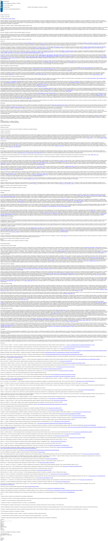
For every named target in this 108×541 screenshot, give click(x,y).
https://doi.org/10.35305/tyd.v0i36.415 (68, 348)
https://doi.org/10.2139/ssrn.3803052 (60, 400)
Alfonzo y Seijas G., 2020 (5, 52)
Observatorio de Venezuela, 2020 (96, 257)
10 (13, 250)
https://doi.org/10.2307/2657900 (66, 361)
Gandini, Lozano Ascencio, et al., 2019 (33, 51)
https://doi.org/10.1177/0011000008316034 (66, 492)
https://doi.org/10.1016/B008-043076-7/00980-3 (56, 488)
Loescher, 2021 (38, 73)
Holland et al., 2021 (31, 178)
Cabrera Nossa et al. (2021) (10, 214)
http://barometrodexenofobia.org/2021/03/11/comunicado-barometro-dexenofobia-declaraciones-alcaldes (64, 354)
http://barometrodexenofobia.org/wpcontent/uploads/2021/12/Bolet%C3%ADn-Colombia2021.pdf (61, 352)
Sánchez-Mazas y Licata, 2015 (43, 93)
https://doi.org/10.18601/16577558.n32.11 (47, 462)
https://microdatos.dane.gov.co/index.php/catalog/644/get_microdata (63, 374)
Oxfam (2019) (3, 163)
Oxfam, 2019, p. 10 (63, 229)
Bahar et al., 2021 (50, 273)
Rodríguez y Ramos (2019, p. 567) (38, 174)
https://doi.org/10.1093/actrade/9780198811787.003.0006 (70, 413)
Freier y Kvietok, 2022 (44, 47)
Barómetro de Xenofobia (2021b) (7, 325)
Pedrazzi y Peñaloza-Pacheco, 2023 (49, 55)
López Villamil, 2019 (30, 268)
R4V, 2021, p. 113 (24, 299)
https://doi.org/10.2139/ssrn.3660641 (56, 409)
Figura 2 (65, 235)
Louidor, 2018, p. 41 (40, 167)
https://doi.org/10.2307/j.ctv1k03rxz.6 (78, 415)
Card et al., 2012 (64, 230)
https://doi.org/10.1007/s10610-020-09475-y (87, 389)
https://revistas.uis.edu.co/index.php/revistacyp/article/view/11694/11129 (77, 346)
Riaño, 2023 (64, 55)
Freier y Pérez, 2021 (55, 104)
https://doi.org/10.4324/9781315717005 (44, 470)
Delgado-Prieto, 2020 (54, 206)
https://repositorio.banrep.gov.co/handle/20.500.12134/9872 (89, 359)
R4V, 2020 (44, 74)
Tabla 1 (97, 116)
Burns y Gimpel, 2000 (81, 195)
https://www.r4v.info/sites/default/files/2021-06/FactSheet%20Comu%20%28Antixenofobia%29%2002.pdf (40, 450)
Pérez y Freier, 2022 (29, 52)
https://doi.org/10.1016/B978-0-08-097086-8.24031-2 (72, 466)
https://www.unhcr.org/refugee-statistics (32, 486)
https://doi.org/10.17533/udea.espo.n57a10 (83, 411)
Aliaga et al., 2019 (12, 146)
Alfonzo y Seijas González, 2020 (90, 46)
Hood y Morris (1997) (29, 280)
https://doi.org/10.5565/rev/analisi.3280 (79, 417)
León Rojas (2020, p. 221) (93, 260)
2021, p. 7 (18, 144)
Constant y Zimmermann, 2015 (68, 293)
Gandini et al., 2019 (7, 57)
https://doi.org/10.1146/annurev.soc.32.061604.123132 (59, 445)
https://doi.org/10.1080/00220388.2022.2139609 (83, 431)
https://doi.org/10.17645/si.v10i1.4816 (62, 435)
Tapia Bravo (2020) (20, 201)
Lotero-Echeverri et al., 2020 (43, 56)
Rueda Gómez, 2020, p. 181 (11, 173)
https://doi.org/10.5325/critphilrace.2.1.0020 (45, 477)
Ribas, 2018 (87, 47)
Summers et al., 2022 (8, 51)
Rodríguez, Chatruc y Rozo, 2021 (85, 320)
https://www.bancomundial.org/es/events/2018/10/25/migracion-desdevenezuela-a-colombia (66, 490)
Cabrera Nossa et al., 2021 (43, 54)
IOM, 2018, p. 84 (45, 162)
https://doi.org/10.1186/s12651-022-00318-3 (73, 433)
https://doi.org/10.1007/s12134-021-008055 (77, 437)
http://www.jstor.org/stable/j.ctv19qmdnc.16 (15, 379)
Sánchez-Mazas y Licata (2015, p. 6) (37, 227)
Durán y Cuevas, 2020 (37, 162)
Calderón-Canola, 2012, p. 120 (70, 166)
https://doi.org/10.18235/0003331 (52, 458)
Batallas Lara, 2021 (81, 67)
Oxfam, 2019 (82, 47)
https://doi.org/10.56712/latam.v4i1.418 (7, 484)
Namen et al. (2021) (79, 200)
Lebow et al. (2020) (15, 231)
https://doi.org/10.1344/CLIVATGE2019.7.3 (59, 441)
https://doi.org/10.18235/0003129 (90, 425)
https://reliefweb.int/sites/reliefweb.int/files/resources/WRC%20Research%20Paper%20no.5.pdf (55, 423)
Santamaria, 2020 (67, 206)
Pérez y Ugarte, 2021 (66, 50)
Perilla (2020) (39, 152)
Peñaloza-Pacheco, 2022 (48, 51)
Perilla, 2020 (99, 46)
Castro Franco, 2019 (19, 169)
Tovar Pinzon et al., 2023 (55, 213)
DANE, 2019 (53, 46)
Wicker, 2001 (70, 90)
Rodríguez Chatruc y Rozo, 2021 (51, 319)
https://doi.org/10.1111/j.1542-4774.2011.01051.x (66, 366)
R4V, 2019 (70, 70)
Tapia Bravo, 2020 (70, 183)
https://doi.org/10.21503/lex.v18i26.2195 (15, 357)
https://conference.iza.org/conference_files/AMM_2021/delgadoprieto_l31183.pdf (60, 376)
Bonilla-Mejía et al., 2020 (45, 206)
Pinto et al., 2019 (65, 51)
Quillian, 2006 (28, 98)
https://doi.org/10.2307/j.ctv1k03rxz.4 (67, 370)
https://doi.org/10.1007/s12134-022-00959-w (92, 453)
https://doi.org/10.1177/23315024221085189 (97, 475)
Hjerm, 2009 (90, 78)
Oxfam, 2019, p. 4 (90, 137)
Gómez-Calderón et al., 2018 (68, 326)
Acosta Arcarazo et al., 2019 (38, 68)
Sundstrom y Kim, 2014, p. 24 (42, 84)
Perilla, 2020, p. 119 (94, 154)
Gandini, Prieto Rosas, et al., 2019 (49, 68)
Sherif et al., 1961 (103, 94)
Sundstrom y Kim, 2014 (49, 61)
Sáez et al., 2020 (73, 50)
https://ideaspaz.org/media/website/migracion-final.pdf (52, 368)
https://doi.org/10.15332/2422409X (9, 18)
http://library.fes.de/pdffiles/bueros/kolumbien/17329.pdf (75, 363)
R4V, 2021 (86, 260)
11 (51, 250)
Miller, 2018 (11, 74)
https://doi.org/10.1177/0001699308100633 (57, 398)
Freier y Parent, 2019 (88, 67)
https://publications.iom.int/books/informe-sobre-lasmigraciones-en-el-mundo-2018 (52, 404)
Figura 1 (35, 183)
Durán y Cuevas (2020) (62, 250)
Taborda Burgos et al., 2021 (38, 52)
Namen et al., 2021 (52, 54)
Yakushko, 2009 (52, 93)
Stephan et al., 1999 (78, 290)
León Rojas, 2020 (14, 57)
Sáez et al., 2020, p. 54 (43, 173)
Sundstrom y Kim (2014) (10, 82)
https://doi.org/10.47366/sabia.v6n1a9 (63, 481)
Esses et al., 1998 (98, 274)
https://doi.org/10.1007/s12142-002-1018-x (62, 421)
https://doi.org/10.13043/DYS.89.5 (86, 479)
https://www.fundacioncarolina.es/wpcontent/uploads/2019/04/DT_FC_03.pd (81, 344)
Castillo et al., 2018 (59, 326)
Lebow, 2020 (61, 206)
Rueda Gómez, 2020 (32, 152)
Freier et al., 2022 (36, 47)
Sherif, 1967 (71, 61)
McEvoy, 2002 (95, 78)
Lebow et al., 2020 (59, 46)
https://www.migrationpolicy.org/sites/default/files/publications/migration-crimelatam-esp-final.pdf (89, 350)
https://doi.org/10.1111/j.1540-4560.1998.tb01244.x (85, 381)
